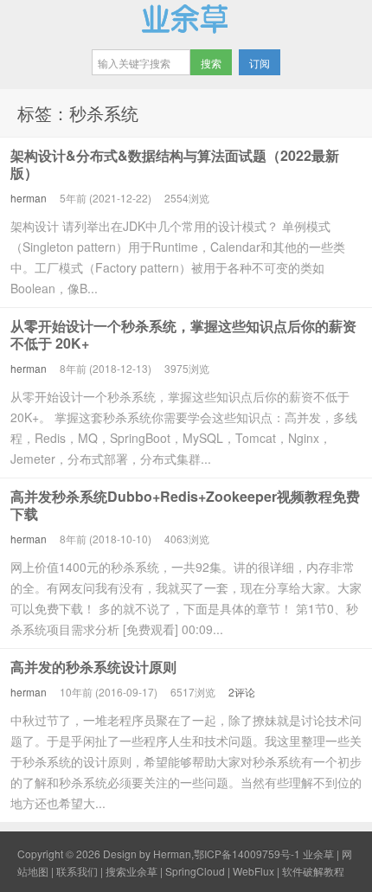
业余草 (186, 18)
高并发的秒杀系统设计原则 (93, 667)
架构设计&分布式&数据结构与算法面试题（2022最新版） (174, 164)
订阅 (259, 62)
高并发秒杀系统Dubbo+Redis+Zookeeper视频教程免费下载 (185, 504)
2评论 (241, 691)
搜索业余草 (131, 870)
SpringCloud (195, 870)
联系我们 (77, 870)
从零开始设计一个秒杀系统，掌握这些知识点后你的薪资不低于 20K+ (183, 334)
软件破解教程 (313, 870)
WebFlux (253, 870)
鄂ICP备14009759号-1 (247, 853)
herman (28, 197)
